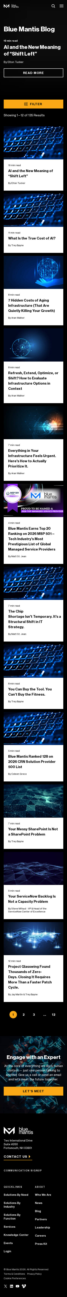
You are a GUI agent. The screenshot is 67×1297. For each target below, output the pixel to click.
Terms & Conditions (14, 1273)
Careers (40, 1235)
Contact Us (15, 1156)
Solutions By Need (16, 1194)
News (38, 1203)
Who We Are (43, 1194)
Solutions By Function (12, 1216)
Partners (41, 1219)
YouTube (17, 1286)
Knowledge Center (16, 1235)
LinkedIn (11, 1286)
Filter (36, 104)
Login (7, 1251)
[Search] (53, 6)
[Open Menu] (62, 6)
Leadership (42, 1227)
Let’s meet (33, 1091)
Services (9, 1226)
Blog (38, 1211)
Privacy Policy (34, 1273)
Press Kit (41, 1244)
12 (54, 1014)
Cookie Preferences (15, 1278)
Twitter (5, 1286)
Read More (33, 73)
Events (8, 1243)
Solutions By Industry (12, 1204)
